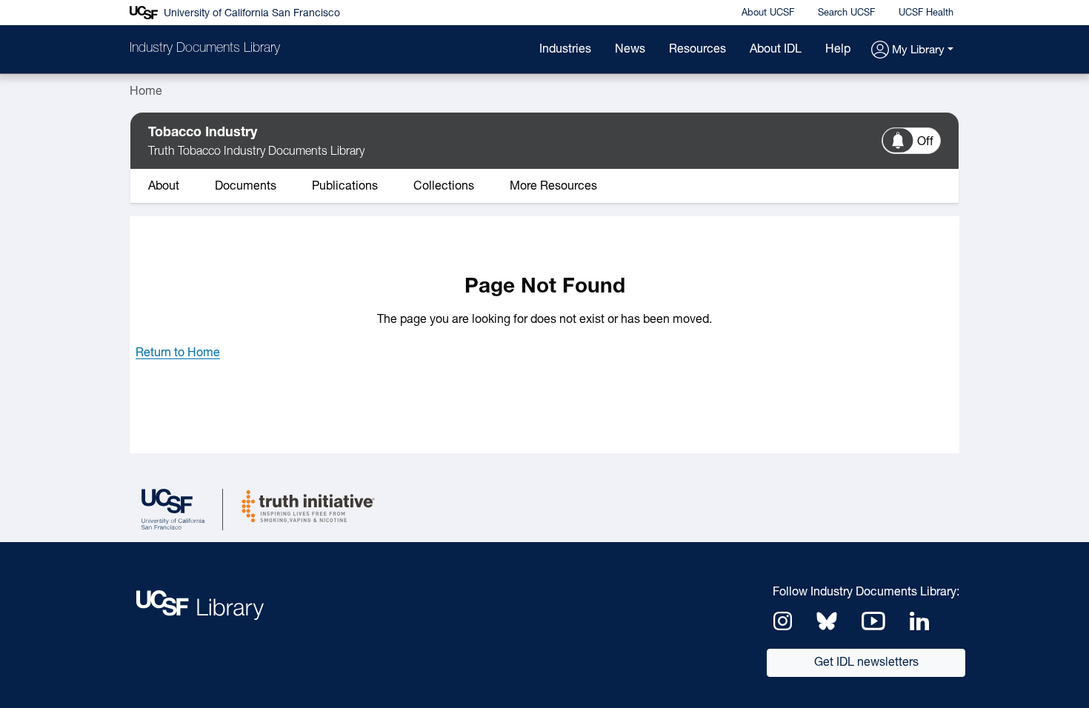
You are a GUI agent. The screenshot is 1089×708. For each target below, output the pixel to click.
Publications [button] (345, 187)
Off (925, 142)
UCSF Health (926, 13)
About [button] (163, 187)
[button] (912, 50)
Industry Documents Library (205, 49)
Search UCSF (846, 13)
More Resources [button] (553, 187)
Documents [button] (245, 187)
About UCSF (768, 13)
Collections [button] (443, 187)
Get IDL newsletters (866, 663)
